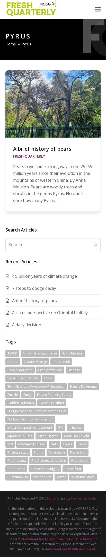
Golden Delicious (20, 402)
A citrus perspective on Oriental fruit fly (50, 312)
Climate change (35, 361)
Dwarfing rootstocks (23, 378)
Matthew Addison (31, 444)
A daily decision (26, 325)
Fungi (27, 394)
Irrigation (75, 427)
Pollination (57, 452)
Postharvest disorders (48, 460)
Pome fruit (78, 452)
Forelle (12, 394)
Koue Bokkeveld (76, 436)
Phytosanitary (17, 452)
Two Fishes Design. (84, 498)
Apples (12, 361)
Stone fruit (73, 468)
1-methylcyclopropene (40, 353)
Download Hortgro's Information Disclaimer (58, 539)
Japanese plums (19, 436)
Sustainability (17, 477)
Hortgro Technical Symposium (30, 419)
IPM (60, 427)
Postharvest (16, 460)
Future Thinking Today (54, 394)
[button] (98, 9)
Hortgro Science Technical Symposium (36, 411)
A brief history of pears (42, 148)
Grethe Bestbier (51, 402)
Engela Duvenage (83, 386)
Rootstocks (80, 460)
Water (61, 477)
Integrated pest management (29, 427)
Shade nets (16, 468)
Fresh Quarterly (29, 156)
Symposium (42, 477)
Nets (54, 444)
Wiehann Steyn (83, 477)
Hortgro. (53, 498)
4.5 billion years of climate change (44, 276)
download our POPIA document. (70, 549)
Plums (38, 452)
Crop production (20, 370)
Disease (74, 370)
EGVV (48, 378)
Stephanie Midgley (45, 468)
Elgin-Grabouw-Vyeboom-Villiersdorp (36, 386)
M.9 (10, 444)
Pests (82, 444)
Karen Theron (48, 436)
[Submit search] (95, 244)
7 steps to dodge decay (34, 288)
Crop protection (50, 370)
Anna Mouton (72, 353)
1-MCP (12, 353)
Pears (67, 444)
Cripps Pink (61, 361)
